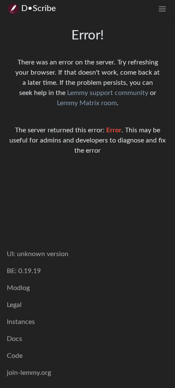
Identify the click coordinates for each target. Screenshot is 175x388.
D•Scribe (38, 8)
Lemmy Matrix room (87, 103)
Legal (14, 304)
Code (15, 355)
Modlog (18, 288)
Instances (21, 321)
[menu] (162, 9)
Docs (14, 338)
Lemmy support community (107, 92)
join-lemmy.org (29, 372)
